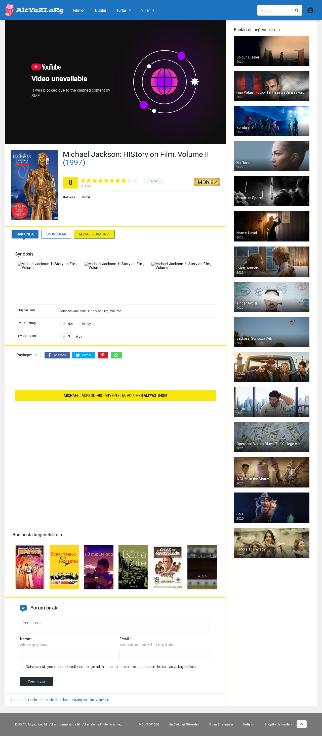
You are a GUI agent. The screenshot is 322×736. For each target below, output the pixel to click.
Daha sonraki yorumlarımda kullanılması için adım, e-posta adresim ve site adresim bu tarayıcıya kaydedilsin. (111, 667)
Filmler (79, 10)
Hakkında (25, 234)
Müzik (86, 197)
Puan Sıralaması (221, 724)
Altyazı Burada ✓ (94, 234)
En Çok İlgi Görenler (184, 724)
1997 (74, 162)
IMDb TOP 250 (148, 724)
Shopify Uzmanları (278, 724)
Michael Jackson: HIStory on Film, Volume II (116, 396)
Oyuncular (56, 234)
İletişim (248, 724)
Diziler (100, 10)
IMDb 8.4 (207, 182)
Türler (121, 10)
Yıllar (145, 10)
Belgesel (69, 197)
